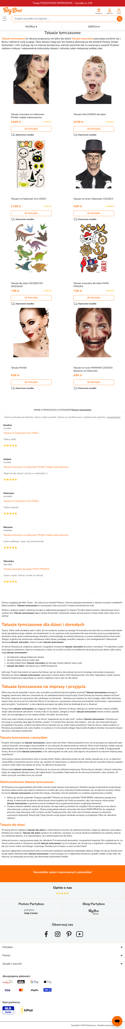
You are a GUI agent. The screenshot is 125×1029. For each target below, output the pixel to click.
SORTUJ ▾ (94, 26)
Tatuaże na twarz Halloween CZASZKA (93, 198)
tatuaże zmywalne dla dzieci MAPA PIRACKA (80, 809)
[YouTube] (79, 938)
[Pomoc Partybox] (31, 914)
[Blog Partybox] (93, 914)
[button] (98, 11)
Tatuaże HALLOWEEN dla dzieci (89, 114)
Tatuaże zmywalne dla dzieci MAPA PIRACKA (26, 569)
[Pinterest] (69, 938)
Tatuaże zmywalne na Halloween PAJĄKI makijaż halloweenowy (27, 116)
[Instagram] (57, 938)
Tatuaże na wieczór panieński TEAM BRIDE (73, 797)
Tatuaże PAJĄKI (19, 367)
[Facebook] (46, 938)
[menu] (4, 18)
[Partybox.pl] (12, 13)
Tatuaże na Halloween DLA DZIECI (28, 198)
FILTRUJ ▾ (31, 26)
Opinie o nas (62, 887)
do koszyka (31, 128)
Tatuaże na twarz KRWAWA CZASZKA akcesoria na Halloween (93, 369)
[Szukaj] (119, 18)
